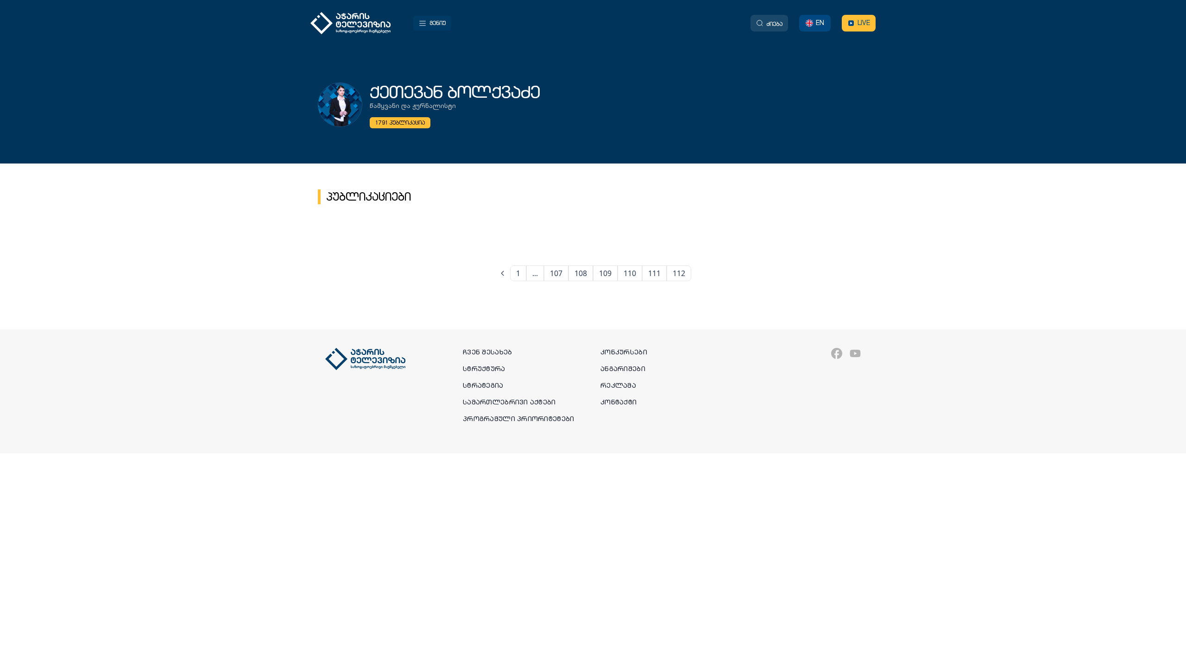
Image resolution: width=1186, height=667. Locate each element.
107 (556, 273)
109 (605, 273)
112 (679, 273)
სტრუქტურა (484, 368)
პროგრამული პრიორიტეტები (518, 418)
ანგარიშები (622, 368)
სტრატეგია (483, 385)
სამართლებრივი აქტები (509, 402)
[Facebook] (836, 353)
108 (580, 273)
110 (630, 273)
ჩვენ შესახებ (487, 352)
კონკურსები (623, 352)
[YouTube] (855, 353)
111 (654, 273)
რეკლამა (618, 385)
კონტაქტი (618, 402)
